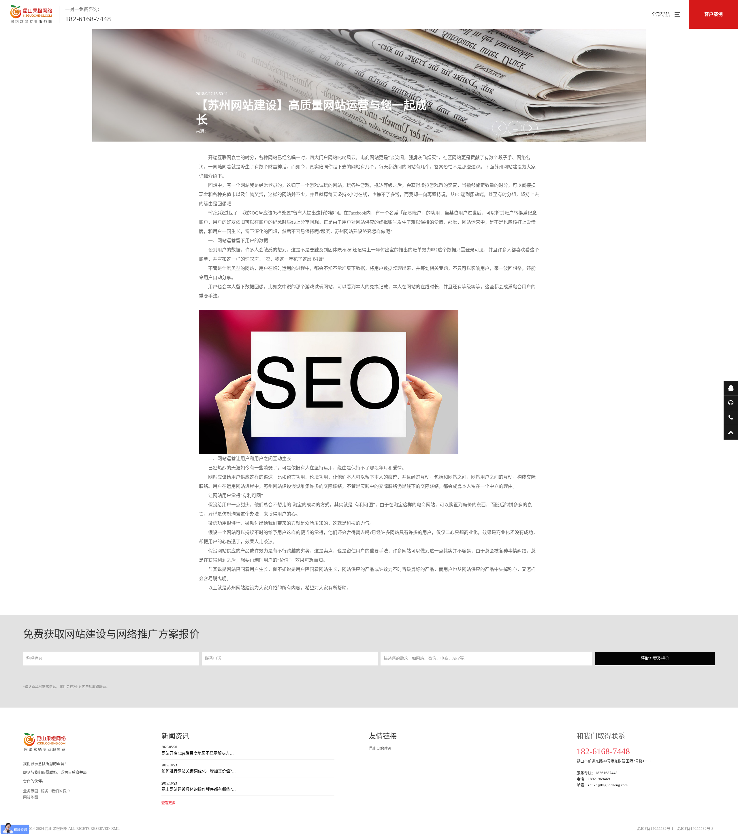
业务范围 (30, 791)
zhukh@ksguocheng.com (608, 785)
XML (115, 828)
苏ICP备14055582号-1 (655, 828)
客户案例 (713, 14)
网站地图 (30, 797)
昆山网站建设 (380, 748)
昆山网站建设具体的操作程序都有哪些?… (198, 786)
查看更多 (168, 803)
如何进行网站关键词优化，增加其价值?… (198, 768)
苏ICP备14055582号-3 (695, 828)
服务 (44, 791)
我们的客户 (60, 791)
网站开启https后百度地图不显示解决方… (197, 750)
